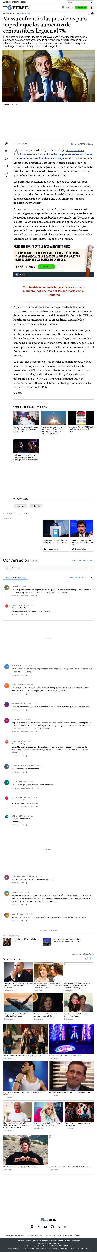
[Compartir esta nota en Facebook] (6, 143)
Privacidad (43, 1235)
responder (15, 595)
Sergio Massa (20, 506)
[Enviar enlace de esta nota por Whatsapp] (6, 158)
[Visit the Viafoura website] (88, 954)
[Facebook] (32, 1226)
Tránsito (76, 1235)
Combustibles (36, 506)
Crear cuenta (87, 560)
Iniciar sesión (76, 560)
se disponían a (52, 154)
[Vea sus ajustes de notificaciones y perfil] (91, 7)
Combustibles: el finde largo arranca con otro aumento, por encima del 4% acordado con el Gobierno (54, 291)
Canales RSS (9, 1235)
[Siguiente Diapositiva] (92, 536)
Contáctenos (33, 1235)
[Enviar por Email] (6, 166)
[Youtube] (45, 1227)
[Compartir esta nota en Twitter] (6, 151)
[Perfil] (48, 1220)
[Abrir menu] (5, 8)
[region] (48, 757)
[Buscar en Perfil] (92, 2)
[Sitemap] (65, 1227)
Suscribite (81, 8)
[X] (39, 1226)
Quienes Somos (20, 1235)
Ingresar (69, 8)
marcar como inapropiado (87, 597)
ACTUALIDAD (8, 13)
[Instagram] (52, 1226)
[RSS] (59, 1227)
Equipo (50, 1235)
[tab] (15, 577)
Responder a (19, 607)
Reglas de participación (63, 1235)
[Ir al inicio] (18, 7)
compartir (78, 595)
